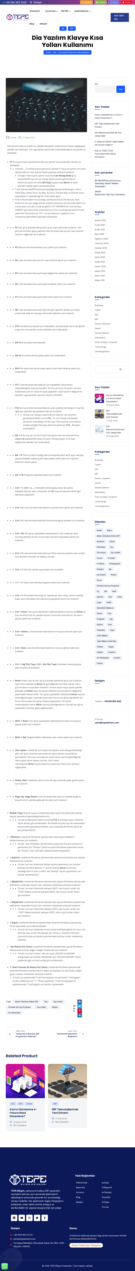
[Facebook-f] (45, 1218)
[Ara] (120, 369)
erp (110, 569)
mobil (109, 602)
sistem (100, 624)
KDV (110, 597)
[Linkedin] (14, 1218)
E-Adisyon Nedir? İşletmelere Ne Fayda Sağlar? (109, 143)
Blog (32, 23)
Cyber (98, 310)
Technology (100, 346)
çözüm (117, 657)
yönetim (111, 652)
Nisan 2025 (100, 257)
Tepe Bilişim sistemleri (106, 641)
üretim (100, 663)
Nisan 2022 (100, 275)
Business (99, 305)
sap (111, 619)
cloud (112, 541)
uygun (111, 646)
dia (55, 52)
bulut (109, 530)
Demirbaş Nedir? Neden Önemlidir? (107, 185)
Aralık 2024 (100, 261)
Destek (128, 2)
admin (13, 137)
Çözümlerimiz (81, 11)
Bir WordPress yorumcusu (108, 180)
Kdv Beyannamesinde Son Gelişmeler (108, 134)
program (100, 619)
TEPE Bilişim (102, 635)
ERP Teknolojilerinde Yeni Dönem (65, 1111)
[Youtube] (22, 1218)
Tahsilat (102, 2)
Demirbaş (101, 547)
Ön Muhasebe (14, 1012)
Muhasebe (100, 337)
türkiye (100, 646)
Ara (96, 84)
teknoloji (101, 630)
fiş (98, 591)
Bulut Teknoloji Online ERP (26, 1001)
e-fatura (100, 563)
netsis (99, 613)
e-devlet (111, 558)
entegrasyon (114, 563)
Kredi (119, 597)
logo (99, 602)
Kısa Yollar (41, 1007)
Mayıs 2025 (100, 252)
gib (105, 591)
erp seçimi (58, 1001)
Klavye (55, 1007)
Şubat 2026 (100, 220)
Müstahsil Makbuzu (105, 608)
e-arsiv (100, 558)
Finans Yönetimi (102, 323)
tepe (112, 630)
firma (99, 580)
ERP (20, 1104)
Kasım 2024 (100, 266)
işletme (100, 597)
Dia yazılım (115, 552)
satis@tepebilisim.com (107, 722)
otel (109, 613)
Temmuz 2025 (102, 243)
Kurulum (87, 2)
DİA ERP (64, 11)
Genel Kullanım (102, 333)
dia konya (101, 552)
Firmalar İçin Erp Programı (19, 1007)
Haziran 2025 (101, 248)
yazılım (100, 652)
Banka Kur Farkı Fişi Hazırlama (110, 194)
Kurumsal (50, 11)
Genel (29, 1104)
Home (48, 52)
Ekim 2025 (99, 234)
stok (110, 624)
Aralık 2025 (100, 229)
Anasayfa (35, 11)
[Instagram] (29, 1218)
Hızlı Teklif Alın (119, 17)
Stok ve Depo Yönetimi (106, 342)
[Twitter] (37, 1218)
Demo (115, 2)
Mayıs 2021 (100, 280)
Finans (113, 574)
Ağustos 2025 (101, 238)
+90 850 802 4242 (16, 2)
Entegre (100, 569)
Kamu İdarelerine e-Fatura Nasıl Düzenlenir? (23, 1113)
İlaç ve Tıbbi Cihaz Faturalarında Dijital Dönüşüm (105, 153)
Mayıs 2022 (100, 271)
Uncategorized (102, 351)
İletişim (43, 23)
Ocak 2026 (100, 224)
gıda (114, 591)
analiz (99, 530)
